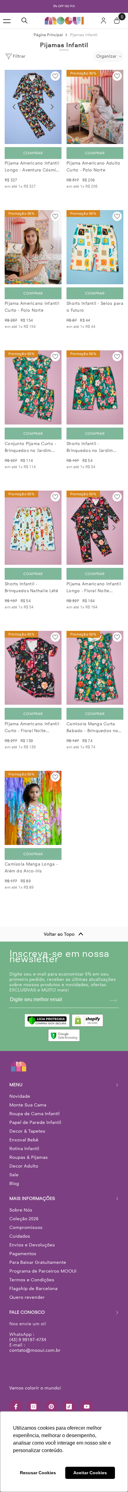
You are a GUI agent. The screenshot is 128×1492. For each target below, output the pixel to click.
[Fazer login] (103, 21)
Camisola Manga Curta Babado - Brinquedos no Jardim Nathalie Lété (92, 727)
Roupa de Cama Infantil (34, 1113)
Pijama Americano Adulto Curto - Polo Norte (93, 167)
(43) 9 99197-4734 (27, 1339)
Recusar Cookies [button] (38, 1472)
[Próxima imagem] (52, 106)
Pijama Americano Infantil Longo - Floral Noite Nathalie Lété (93, 587)
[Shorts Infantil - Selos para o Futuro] (94, 247)
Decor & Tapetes (27, 1131)
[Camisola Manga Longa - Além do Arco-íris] (33, 808)
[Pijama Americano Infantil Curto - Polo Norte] (33, 247)
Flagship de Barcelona (33, 1288)
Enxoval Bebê (24, 1140)
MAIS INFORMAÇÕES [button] (32, 1198)
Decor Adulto (23, 1166)
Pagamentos (22, 1253)
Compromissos (26, 1227)
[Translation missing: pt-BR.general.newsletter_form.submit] (113, 1000)
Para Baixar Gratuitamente (37, 1262)
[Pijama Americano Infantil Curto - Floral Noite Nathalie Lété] (33, 668)
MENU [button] (15, 1084)
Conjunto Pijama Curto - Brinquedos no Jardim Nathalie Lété (30, 447)
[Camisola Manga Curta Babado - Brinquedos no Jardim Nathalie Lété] (94, 668)
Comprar (33, 153)
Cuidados (19, 1236)
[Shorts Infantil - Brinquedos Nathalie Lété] (33, 528)
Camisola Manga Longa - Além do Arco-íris (31, 867)
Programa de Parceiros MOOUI (42, 1271)
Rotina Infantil (24, 1148)
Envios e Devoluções (32, 1245)
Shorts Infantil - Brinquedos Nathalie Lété (31, 587)
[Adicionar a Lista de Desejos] (55, 76)
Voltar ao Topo (59, 934)
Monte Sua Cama (27, 1105)
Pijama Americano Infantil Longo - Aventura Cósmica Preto (33, 167)
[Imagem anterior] (14, 106)
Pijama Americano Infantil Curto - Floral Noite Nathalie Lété (32, 727)
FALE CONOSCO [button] (27, 1312)
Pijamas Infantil (83, 34)
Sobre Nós (20, 1210)
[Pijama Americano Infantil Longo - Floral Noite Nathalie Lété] (94, 528)
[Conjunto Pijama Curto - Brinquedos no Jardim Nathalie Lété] (33, 387)
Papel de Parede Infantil (35, 1122)
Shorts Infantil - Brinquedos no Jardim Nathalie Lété (89, 447)
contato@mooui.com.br (35, 1350)
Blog (14, 1183)
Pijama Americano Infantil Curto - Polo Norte (32, 307)
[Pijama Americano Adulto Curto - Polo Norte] (94, 107)
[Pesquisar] (24, 20)
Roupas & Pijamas (28, 1157)
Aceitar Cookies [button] (90, 1472)
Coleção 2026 (24, 1218)
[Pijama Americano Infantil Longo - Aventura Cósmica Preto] (33, 107)
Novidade (19, 1096)
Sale (14, 1175)
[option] (64, 6)
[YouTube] (86, 1406)
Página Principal (48, 34)
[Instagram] (33, 1406)
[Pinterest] (51, 1406)
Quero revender (27, 1297)
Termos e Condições (31, 1280)
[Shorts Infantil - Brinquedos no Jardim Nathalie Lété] (94, 387)
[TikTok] (68, 1406)
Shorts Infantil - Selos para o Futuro (94, 307)
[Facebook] (15, 1406)
